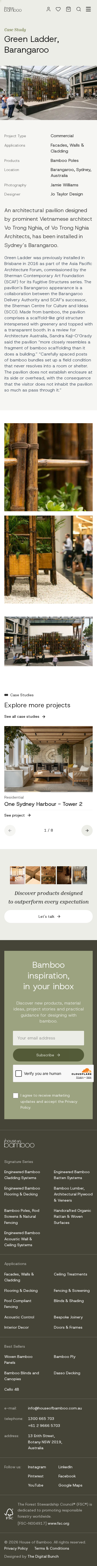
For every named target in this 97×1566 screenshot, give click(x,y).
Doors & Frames (68, 1327)
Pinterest (36, 1476)
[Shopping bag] (68, 9)
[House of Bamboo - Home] (13, 9)
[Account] (48, 9)
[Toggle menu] (88, 9)
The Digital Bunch (43, 1556)
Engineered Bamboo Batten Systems (72, 1174)
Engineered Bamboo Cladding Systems (22, 1174)
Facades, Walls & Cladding (19, 1277)
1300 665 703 (41, 1418)
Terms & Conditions (51, 1548)
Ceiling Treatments (70, 1274)
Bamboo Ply (64, 1356)
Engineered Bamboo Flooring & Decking (22, 1191)
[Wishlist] (58, 9)
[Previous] (10, 830)
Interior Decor (16, 1327)
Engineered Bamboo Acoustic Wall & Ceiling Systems (22, 1238)
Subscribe (45, 1055)
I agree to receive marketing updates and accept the (48, 1101)
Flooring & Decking (21, 1290)
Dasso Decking (67, 1373)
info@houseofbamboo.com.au (55, 1408)
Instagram (37, 1467)
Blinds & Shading (69, 1300)
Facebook (67, 1476)
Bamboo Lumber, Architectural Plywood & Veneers (73, 1194)
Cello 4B (11, 1389)
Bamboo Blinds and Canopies (21, 1376)
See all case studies (21, 716)
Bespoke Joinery (68, 1317)
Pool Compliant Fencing (18, 1303)
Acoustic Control (19, 1317)
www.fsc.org (58, 1523)
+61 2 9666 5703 (44, 1425)
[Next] (87, 830)
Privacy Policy (16, 1548)
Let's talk (46, 916)
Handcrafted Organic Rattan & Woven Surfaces (72, 1216)
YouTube (35, 1485)
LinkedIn (65, 1467)
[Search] (78, 9)
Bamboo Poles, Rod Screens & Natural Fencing (21, 1216)
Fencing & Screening (72, 1290)
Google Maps (70, 1485)
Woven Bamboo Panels (18, 1359)
